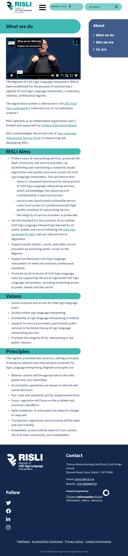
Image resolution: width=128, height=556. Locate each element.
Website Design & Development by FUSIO (67, 551)
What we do (105, 35)
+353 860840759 (86, 484)
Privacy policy (74, 541)
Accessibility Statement (47, 541)
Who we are (105, 42)
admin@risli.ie (84, 479)
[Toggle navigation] (42, 7)
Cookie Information (98, 541)
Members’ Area (58, 6)
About (98, 25)
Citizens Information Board (59, 125)
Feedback (23, 541)
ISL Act (101, 49)
